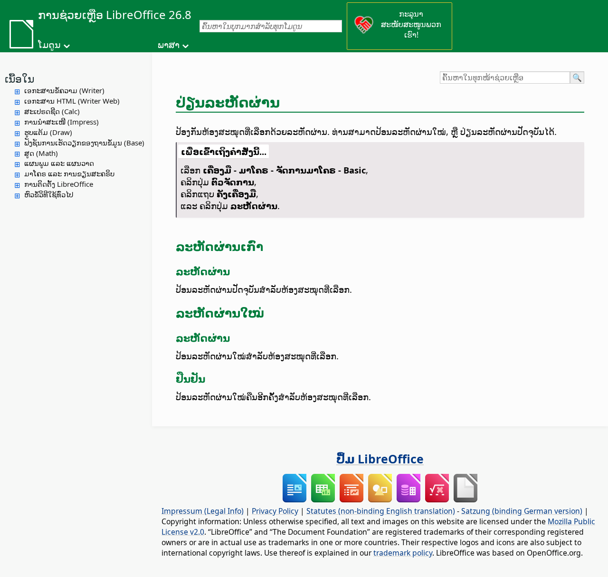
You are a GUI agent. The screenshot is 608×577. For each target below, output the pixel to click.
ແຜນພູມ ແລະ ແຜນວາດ (59, 163)
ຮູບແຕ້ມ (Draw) (48, 132)
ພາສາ (169, 44)
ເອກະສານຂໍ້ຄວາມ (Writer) (64, 90)
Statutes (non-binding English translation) (380, 511)
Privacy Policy (275, 511)
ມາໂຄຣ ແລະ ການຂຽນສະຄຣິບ (69, 173)
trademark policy (402, 553)
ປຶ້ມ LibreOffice (380, 459)
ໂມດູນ (49, 44)
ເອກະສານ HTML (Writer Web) (72, 101)
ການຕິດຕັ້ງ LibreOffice (58, 184)
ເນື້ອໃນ (19, 78)
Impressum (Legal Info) (203, 511)
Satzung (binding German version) (521, 511)
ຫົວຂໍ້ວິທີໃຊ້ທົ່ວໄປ (48, 194)
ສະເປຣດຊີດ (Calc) (52, 111)
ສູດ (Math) (41, 153)
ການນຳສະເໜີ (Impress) (61, 121)
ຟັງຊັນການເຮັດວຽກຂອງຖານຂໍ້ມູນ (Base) (84, 142)
